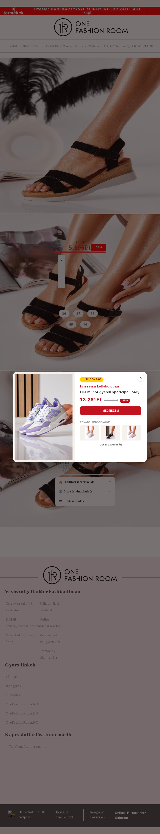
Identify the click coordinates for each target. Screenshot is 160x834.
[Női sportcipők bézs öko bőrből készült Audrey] (89, 432)
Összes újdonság (111, 444)
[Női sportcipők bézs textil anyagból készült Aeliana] (131, 432)
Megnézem (110, 410)
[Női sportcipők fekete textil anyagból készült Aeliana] (110, 432)
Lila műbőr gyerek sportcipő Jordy (109, 392)
